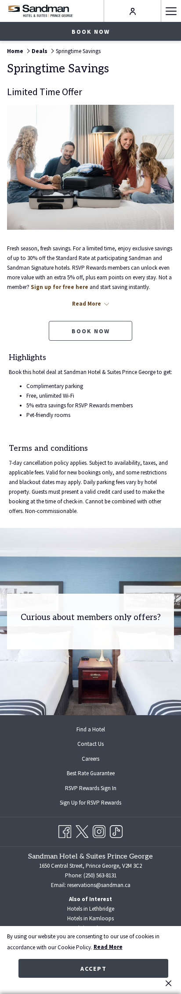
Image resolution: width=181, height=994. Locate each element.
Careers (90, 758)
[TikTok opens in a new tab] (116, 830)
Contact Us (90, 744)
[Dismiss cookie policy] (168, 983)
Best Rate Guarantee (91, 773)
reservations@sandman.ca (98, 885)
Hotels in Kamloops (90, 918)
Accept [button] (93, 969)
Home (15, 51)
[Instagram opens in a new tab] (99, 830)
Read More (108, 947)
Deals (39, 51)
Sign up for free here (59, 287)
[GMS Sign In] (132, 10)
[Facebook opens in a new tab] (64, 830)
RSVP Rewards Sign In (97, 789)
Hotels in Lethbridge (90, 908)
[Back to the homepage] (40, 10)
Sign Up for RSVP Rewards (97, 803)
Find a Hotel (90, 729)
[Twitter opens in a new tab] (82, 830)
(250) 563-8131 (99, 875)
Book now (91, 32)
